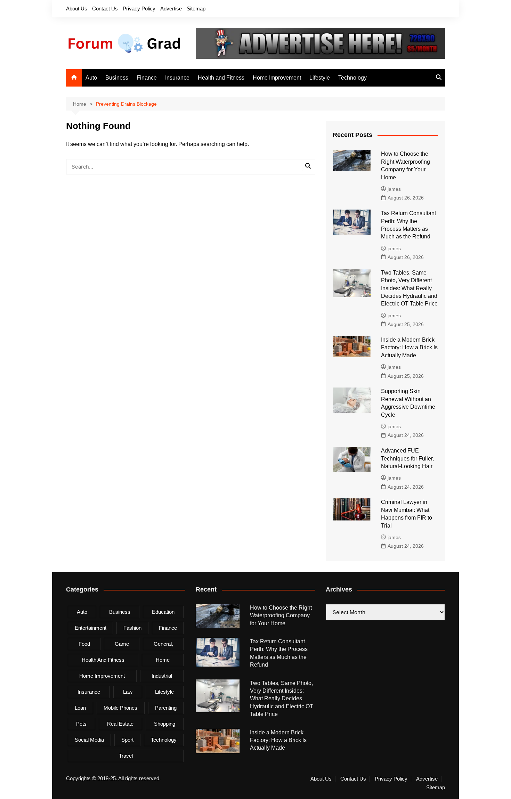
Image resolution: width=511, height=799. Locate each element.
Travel (126, 756)
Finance (147, 78)
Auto (91, 78)
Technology (352, 78)
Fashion (132, 628)
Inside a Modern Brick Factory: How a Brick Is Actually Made (409, 347)
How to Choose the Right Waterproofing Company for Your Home (281, 615)
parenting (166, 708)
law (127, 692)
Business (116, 78)
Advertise (171, 8)
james (394, 189)
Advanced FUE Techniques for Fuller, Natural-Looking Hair (407, 458)
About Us (76, 8)
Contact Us (105, 8)
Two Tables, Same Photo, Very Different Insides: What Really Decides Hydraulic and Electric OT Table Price (409, 288)
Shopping (164, 724)
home (163, 660)
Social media (89, 740)
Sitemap (196, 8)
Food (84, 644)
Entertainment (90, 628)
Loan (80, 708)
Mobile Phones (120, 708)
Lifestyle (319, 78)
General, (163, 644)
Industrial (162, 676)
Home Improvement (277, 78)
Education (163, 612)
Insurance (177, 78)
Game (122, 644)
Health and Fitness (221, 78)
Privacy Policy (139, 8)
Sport (127, 740)
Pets (81, 724)
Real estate (120, 724)
